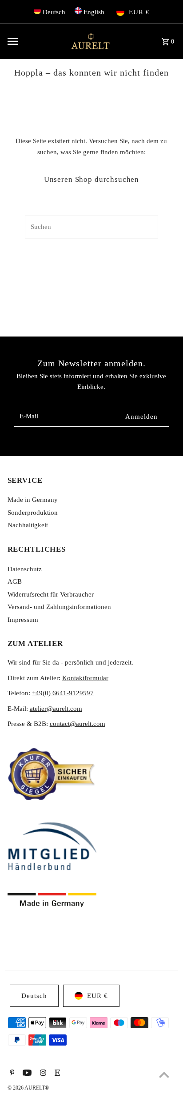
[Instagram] (42, 1073)
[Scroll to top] (164, 1075)
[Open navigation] (35, 41)
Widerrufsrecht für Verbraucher (51, 594)
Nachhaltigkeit (28, 525)
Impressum (23, 619)
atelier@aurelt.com (56, 708)
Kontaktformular (85, 677)
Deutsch (54, 12)
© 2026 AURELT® (28, 1088)
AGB (15, 581)
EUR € (139, 12)
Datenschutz (25, 569)
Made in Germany (33, 499)
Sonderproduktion (33, 512)
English (94, 12)
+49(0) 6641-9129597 (63, 693)
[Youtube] (26, 1073)
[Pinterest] (11, 1073)
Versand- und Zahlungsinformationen (59, 606)
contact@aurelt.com (77, 723)
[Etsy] (56, 1073)
